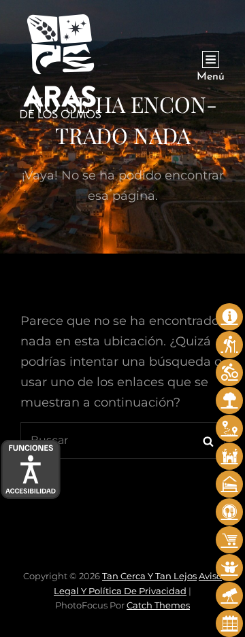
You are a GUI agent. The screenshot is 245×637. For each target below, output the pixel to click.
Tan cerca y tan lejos (149, 575)
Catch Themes (158, 605)
